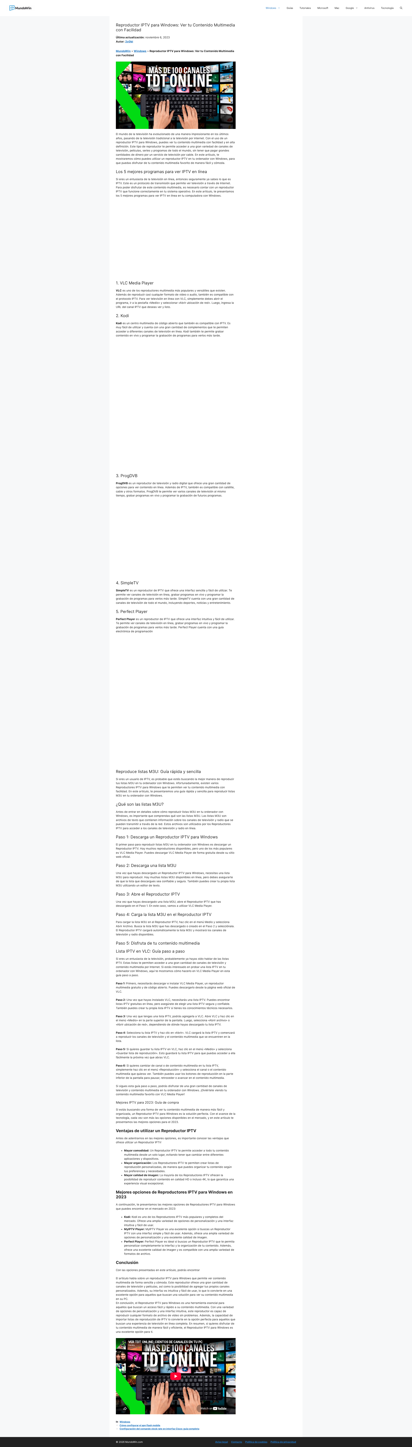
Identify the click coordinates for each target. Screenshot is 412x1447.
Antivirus (369, 8)
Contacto (236, 1441)
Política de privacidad (283, 1441)
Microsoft (322, 8)
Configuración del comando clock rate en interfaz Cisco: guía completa (159, 1428)
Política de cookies (256, 1441)
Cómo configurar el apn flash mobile (140, 1425)
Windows (271, 8)
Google (350, 8)
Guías (290, 8)
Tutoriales (305, 8)
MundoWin (123, 51)
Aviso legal (221, 1441)
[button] (401, 8)
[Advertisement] (176, 224)
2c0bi (129, 41)
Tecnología (387, 8)
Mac (337, 8)
